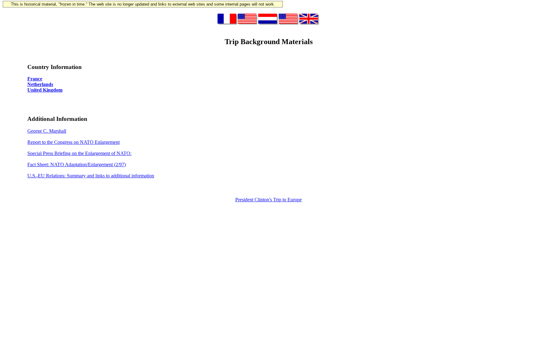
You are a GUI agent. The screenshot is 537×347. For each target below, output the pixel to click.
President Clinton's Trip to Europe (268, 199)
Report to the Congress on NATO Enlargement (73, 142)
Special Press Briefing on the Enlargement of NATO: (79, 153)
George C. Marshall (46, 131)
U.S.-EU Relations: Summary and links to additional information (90, 175)
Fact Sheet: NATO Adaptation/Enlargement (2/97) (76, 164)
